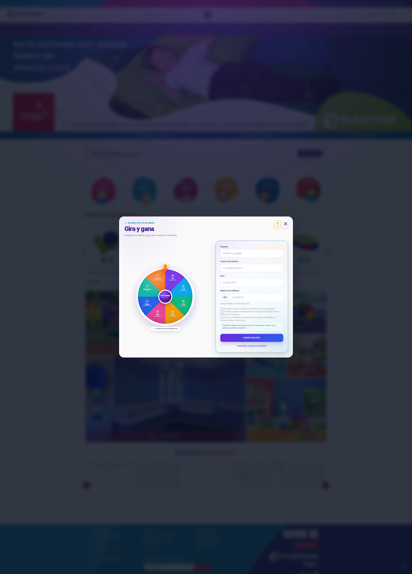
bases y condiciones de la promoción (258, 309)
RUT (222, 276)
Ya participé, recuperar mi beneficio (252, 346)
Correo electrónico (229, 261)
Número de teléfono (229, 291)
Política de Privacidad (230, 314)
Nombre (224, 247)
